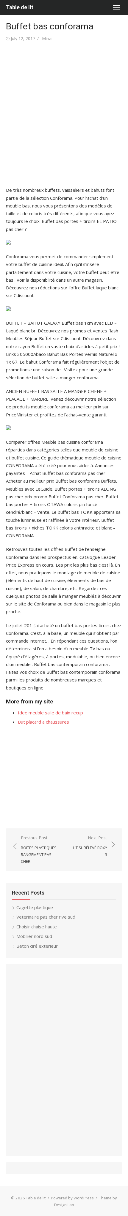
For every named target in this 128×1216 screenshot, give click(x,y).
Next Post (90, 846)
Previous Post (39, 849)
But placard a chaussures (43, 722)
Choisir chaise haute (36, 927)
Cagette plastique (34, 907)
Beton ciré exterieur (37, 946)
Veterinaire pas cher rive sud (45, 917)
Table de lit (19, 7)
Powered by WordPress (72, 1198)
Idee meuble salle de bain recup (50, 713)
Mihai (47, 38)
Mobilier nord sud (34, 936)
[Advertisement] (64, 114)
